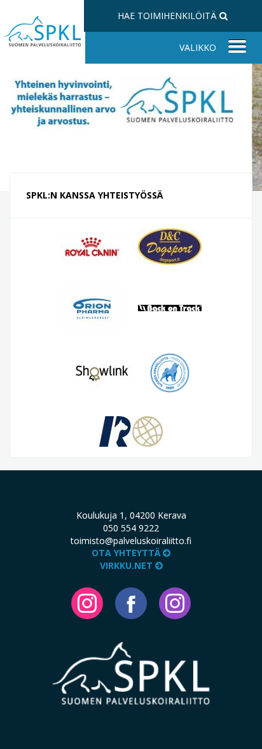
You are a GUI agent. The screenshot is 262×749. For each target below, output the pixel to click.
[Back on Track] (170, 306)
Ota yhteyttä (127, 553)
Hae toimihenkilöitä (168, 16)
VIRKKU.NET (127, 565)
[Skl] (170, 372)
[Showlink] (102, 372)
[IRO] (131, 430)
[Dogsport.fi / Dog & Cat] (170, 245)
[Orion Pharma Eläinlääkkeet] (91, 306)
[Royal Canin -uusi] (92, 245)
